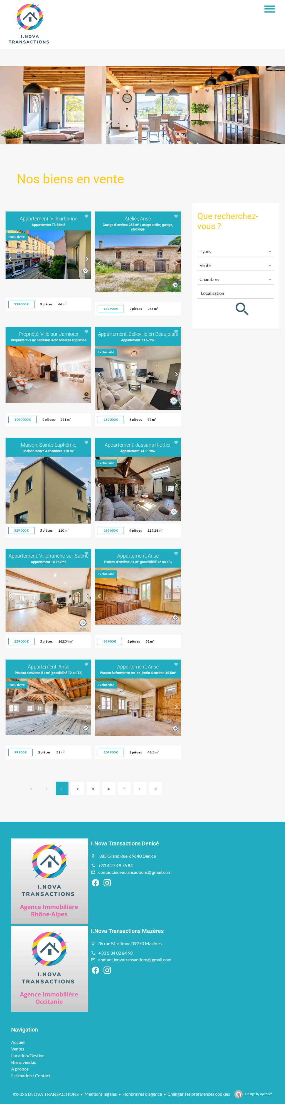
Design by (258, 1094)
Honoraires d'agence (142, 1093)
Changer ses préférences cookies (199, 1093)
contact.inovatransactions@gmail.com (134, 872)
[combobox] (235, 251)
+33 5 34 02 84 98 (115, 952)
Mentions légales (100, 1093)
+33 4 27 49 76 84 (115, 865)
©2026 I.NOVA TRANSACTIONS (46, 1094)
